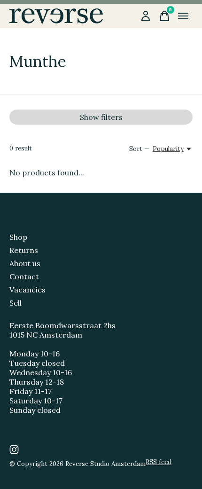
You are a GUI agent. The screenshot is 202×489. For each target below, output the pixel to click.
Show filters (101, 117)
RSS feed (158, 462)
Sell (15, 303)
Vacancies (27, 289)
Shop (18, 237)
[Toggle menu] (183, 16)
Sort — (139, 149)
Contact (24, 276)
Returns (23, 250)
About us (24, 263)
